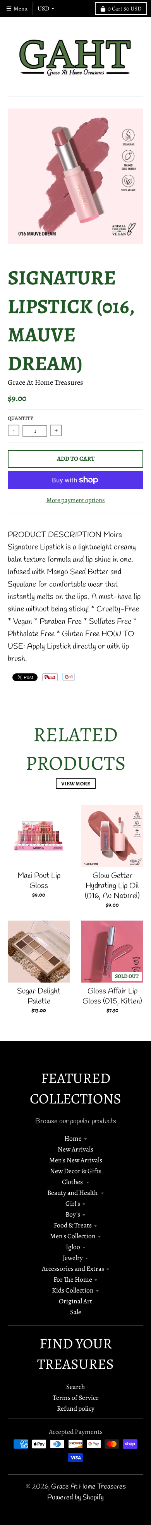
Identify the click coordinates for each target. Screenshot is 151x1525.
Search (75, 1386)
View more (75, 783)
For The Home (72, 1279)
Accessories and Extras (73, 1268)
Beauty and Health (73, 1192)
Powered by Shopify (75, 1497)
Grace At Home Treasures (45, 382)
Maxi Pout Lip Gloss (38, 881)
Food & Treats (73, 1225)
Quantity (20, 418)
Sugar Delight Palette (38, 996)
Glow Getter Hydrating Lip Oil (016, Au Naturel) (112, 886)
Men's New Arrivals (75, 1160)
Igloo (73, 1246)
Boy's (72, 1214)
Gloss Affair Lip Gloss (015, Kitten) (112, 996)
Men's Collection (73, 1236)
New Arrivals (75, 1149)
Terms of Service (76, 1397)
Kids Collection (73, 1290)
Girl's (72, 1203)
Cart (125, 8)
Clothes (73, 1181)
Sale (75, 1312)
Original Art (75, 1301)
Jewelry (73, 1257)
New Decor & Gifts (75, 1171)
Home (73, 1138)
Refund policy (75, 1408)
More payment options (75, 500)
